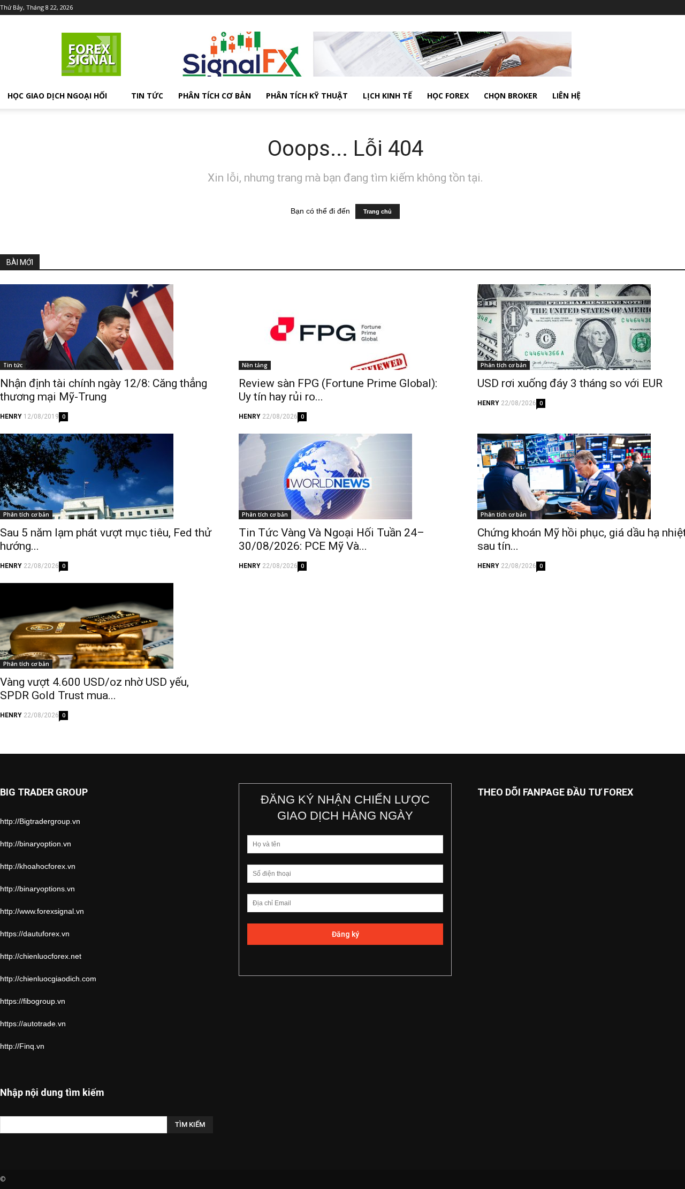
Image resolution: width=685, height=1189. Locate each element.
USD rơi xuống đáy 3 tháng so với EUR (570, 383)
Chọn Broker (510, 95)
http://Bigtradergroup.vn (40, 821)
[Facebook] (612, 7)
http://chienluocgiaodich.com (48, 978)
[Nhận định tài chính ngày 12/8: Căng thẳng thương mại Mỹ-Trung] (106, 327)
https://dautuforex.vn (35, 933)
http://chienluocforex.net (40, 956)
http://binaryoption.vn (35, 843)
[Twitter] (629, 7)
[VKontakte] (665, 7)
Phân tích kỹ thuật (307, 95)
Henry (11, 416)
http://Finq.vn (22, 1046)
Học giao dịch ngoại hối (57, 95)
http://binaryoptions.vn (37, 888)
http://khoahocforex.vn (37, 866)
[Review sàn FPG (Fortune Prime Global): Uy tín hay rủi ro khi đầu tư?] (345, 327)
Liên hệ (566, 95)
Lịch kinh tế (387, 95)
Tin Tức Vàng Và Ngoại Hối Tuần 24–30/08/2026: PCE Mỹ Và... (331, 539)
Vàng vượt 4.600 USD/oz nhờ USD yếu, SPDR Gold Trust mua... (94, 689)
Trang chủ (377, 211)
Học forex (448, 95)
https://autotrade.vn (33, 1023)
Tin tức (147, 95)
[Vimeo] (647, 7)
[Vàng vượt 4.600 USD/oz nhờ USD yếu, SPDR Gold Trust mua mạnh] (106, 626)
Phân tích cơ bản (214, 95)
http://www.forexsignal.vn (42, 911)
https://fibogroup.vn (32, 1001)
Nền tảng (255, 365)
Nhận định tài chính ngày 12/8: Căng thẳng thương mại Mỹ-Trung (103, 390)
